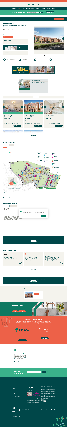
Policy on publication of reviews (16, 396)
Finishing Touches (14, 382)
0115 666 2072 (49, 18)
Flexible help (48, 8)
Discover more (33, 241)
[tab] (4, 209)
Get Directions (13, 205)
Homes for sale (12, 18)
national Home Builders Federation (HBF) (48, 397)
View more (36, 294)
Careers (28, 383)
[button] (36, 38)
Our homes (37, 8)
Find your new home (15, 8)
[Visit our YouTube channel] (51, 409)
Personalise (37, 18)
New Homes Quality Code (15, 386)
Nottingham (11, 31)
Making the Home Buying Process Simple (29, 418)
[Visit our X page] (44, 409)
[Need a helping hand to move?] (33, 70)
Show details (37, 215)
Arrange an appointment (59, 18)
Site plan (16, 18)
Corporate (28, 382)
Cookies (13, 391)
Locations (32, 8)
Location (27, 18)
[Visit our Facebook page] (41, 409)
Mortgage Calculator (22, 18)
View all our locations (51, 372)
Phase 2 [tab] (6, 145)
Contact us (53, 8)
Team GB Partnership (45, 338)
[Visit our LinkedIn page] (46, 409)
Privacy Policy (13, 388)
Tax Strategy (13, 393)
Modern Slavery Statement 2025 (45, 382)
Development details (6, 18)
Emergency (42, 383)
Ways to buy (28, 8)
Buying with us (22, 8)
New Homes (15, 15)
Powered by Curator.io (33, 347)
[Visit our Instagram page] (49, 409)
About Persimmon (14, 383)
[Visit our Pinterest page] (54, 409)
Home (12, 15)
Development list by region (50, 12)
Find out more (15, 311)
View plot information (17, 125)
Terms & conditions (14, 394)
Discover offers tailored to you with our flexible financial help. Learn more (33, 0)
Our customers (42, 8)
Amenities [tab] (6, 205)
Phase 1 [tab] (11, 145)
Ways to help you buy (32, 18)
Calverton (4, 31)
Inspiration (41, 18)
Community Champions (22, 340)
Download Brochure (22, 311)
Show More (33, 135)
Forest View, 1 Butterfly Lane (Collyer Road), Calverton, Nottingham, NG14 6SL (14, 26)
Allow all (43, 215)
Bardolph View (18, 418)
